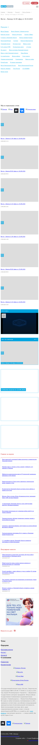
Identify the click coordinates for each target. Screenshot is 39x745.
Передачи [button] (4, 27)
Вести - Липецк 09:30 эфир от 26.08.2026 (13, 171)
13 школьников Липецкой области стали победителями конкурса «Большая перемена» (17, 504)
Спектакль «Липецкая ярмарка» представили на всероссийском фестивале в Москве (19, 526)
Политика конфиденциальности (10, 736)
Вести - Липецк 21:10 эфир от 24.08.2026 (13, 302)
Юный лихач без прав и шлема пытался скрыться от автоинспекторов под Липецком (16, 563)
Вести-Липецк (26, 12)
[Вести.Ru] (19, 672)
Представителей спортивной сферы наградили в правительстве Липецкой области (19, 460)
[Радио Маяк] (19, 676)
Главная (3, 12)
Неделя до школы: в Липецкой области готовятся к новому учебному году (18, 588)
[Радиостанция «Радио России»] (19, 680)
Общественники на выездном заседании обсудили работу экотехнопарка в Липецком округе (18, 555)
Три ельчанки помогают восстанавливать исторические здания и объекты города (19, 580)
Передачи (10, 12)
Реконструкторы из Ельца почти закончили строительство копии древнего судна (18, 482)
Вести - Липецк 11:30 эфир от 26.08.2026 (13, 138)
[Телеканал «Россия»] (19, 668)
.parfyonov (33, 740)
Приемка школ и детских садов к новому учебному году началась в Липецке (17, 467)
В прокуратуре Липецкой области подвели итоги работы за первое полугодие (18, 489)
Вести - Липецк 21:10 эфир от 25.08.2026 (13, 204)
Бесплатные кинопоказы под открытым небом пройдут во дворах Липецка (18, 511)
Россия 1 (17, 12)
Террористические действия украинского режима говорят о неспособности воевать (18, 519)
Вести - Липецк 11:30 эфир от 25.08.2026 (13, 236)
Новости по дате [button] (7, 631)
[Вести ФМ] (19, 684)
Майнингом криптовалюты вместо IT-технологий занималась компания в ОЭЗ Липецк (19, 474)
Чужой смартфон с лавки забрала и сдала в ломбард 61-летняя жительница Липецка (19, 572)
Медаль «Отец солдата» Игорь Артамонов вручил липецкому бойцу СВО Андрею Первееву (19, 497)
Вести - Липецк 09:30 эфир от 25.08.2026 (13, 269)
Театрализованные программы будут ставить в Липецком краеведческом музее (17, 533)
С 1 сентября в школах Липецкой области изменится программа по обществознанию (16, 541)
